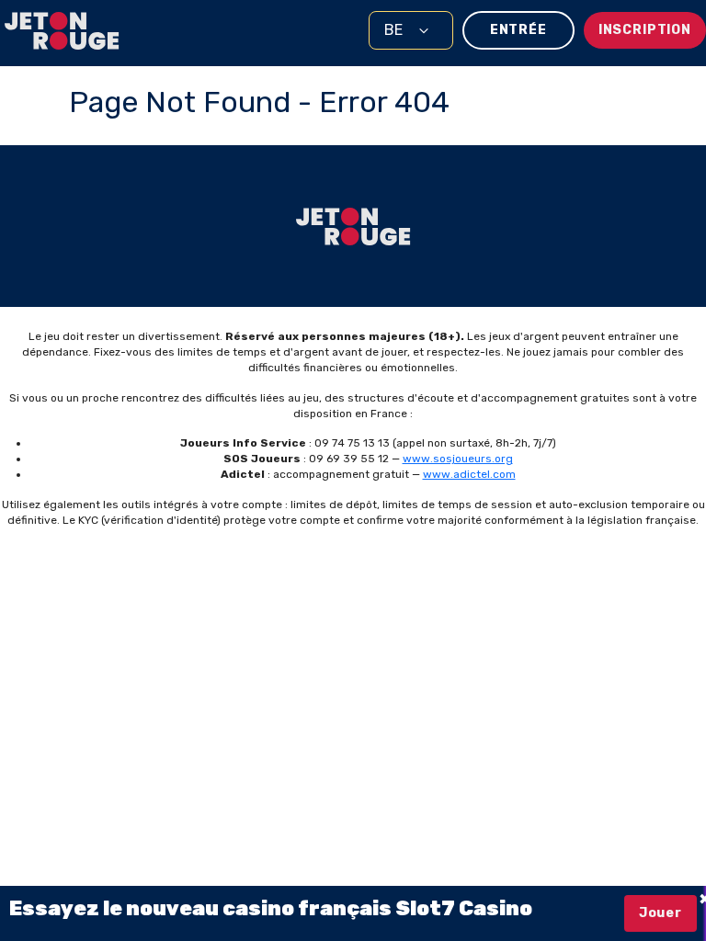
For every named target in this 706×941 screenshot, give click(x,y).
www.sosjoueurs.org (458, 458)
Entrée (518, 30)
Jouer (660, 913)
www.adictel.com (469, 474)
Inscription (644, 30)
